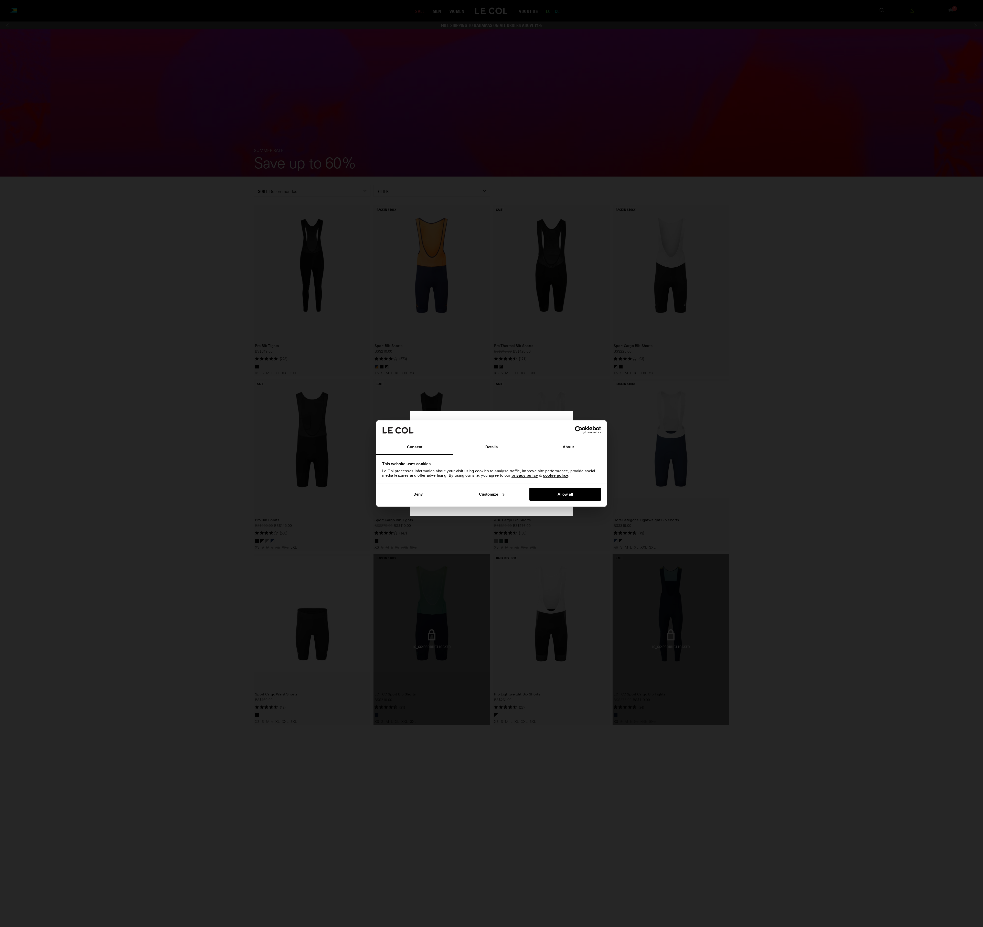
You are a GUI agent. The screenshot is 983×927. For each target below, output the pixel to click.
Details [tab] (491, 447)
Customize (488, 494)
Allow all (565, 494)
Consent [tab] (414, 447)
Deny (418, 494)
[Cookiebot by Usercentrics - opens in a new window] (578, 430)
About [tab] (568, 447)
